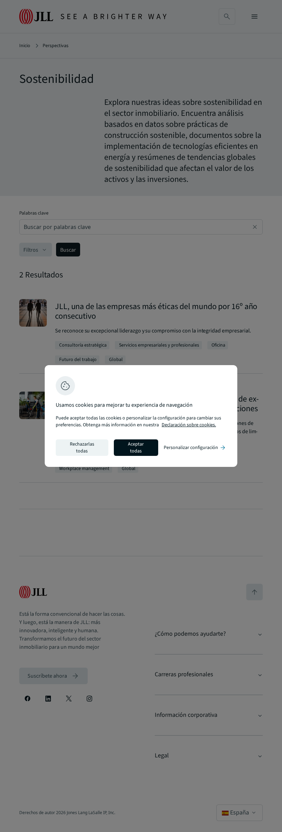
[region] (141, 416)
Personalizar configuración (195, 448)
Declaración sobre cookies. (189, 425)
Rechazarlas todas (82, 448)
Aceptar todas (136, 448)
